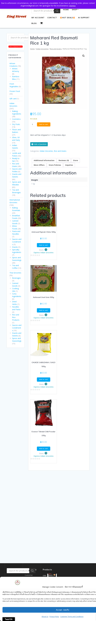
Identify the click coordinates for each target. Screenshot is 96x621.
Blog (34, 23)
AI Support (84, 17)
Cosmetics (16, 119)
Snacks (15, 247)
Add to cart (43, 124)
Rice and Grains (56, 49)
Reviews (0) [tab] (64, 160)
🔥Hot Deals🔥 (67, 17)
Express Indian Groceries (44, 252)
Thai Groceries (15, 273)
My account (38, 17)
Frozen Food (15, 91)
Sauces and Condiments (16, 242)
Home (66, 9)
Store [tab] (75, 160)
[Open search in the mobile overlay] (22, 37)
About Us (45, 617)
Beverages (16, 278)
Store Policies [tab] (55, 165)
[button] (83, 56)
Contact (52, 17)
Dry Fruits (16, 124)
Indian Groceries (42, 49)
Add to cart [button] (43, 245)
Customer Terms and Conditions (71, 617)
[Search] (57, 10)
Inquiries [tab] (69, 165)
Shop (74, 9)
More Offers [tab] (39, 165)
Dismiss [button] (72, 5)
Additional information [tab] (44, 160)
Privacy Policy (54, 617)
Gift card (13, 98)
